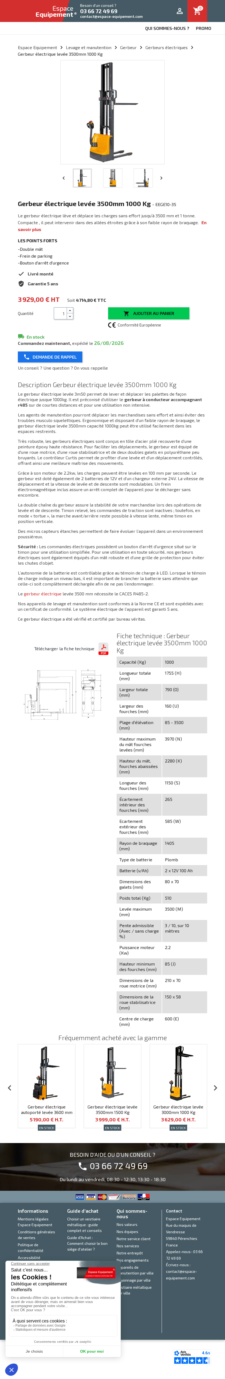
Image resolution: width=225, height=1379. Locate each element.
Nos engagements (133, 1260)
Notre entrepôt (130, 1253)
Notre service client (134, 1238)
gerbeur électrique (42, 593)
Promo (203, 28)
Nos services (128, 1245)
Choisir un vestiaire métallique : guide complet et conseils (84, 1225)
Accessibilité (29, 1257)
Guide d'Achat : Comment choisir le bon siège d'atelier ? (87, 1243)
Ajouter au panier (148, 314)
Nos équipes (127, 1231)
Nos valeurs (127, 1224)
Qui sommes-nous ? (167, 28)
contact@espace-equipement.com (111, 16)
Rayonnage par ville (134, 1280)
